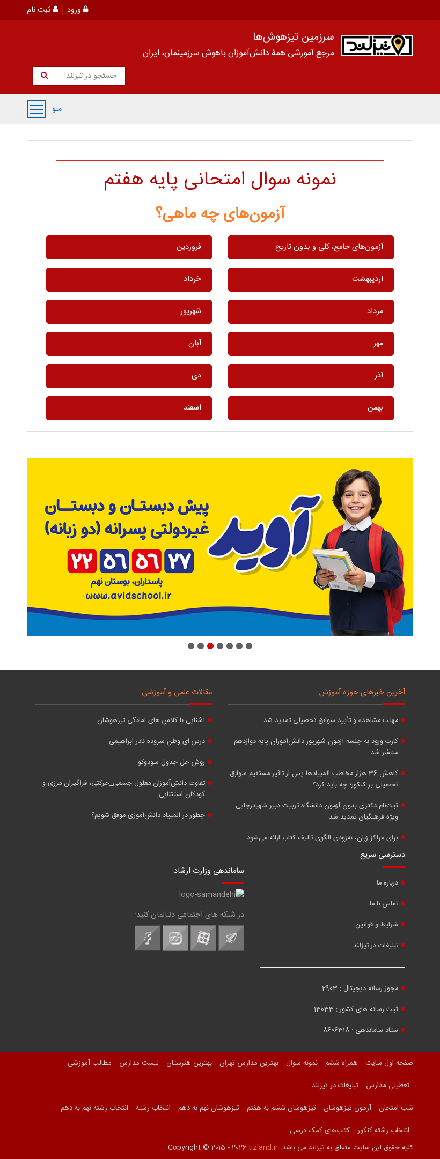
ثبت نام (40, 10)
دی (196, 375)
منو (36, 109)
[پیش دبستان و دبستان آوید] (220, 547)
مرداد (375, 311)
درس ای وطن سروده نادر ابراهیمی (157, 741)
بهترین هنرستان (189, 1063)
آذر (379, 375)
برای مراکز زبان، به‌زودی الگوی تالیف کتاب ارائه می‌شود (322, 838)
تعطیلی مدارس (387, 1085)
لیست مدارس (139, 1063)
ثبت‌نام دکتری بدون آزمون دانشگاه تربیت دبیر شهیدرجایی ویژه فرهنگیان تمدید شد (317, 811)
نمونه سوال (302, 1063)
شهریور (190, 311)
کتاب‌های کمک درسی (320, 1130)
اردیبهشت (367, 279)
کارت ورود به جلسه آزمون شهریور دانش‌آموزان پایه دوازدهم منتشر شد (316, 747)
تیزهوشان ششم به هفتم (281, 1108)
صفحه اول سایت (389, 1063)
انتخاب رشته (153, 1108)
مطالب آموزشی (90, 1063)
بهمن (375, 408)
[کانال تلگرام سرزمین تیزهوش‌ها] (231, 949)
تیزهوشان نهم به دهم (208, 1108)
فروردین (189, 247)
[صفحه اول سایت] (377, 48)
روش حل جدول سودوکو (171, 762)
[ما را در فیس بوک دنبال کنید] (147, 949)
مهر (378, 343)
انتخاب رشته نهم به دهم (94, 1108)
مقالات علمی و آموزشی (177, 692)
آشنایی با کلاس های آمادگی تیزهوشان (151, 720)
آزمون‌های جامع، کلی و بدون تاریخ (329, 247)
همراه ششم (341, 1063)
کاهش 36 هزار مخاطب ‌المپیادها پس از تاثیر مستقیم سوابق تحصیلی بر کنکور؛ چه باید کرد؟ (314, 779)
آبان (194, 343)
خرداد (192, 279)
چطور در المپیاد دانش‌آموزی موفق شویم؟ (148, 815)
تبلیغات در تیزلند (375, 946)
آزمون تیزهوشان (347, 1108)
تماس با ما (384, 904)
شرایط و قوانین (376, 925)
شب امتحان (396, 1108)
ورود (75, 10)
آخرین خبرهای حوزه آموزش (362, 692)
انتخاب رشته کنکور (383, 1130)
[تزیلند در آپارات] (203, 949)
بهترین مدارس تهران (248, 1063)
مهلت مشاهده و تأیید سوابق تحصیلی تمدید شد (330, 720)
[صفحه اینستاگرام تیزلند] (175, 949)
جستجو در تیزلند (90, 76)
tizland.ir (263, 1148)
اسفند (192, 408)
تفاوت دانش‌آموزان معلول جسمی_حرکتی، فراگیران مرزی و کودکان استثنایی (123, 789)
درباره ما (387, 883)
